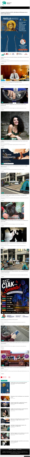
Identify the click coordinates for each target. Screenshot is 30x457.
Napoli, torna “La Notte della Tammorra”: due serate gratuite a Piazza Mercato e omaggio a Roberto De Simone (20, 419)
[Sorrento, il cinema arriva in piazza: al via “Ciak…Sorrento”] (15, 298)
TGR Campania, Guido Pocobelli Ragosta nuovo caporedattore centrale (11, 82)
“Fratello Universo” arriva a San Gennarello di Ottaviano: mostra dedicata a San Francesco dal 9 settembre (19, 383)
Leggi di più (2, 63)
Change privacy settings (27, 456)
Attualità (3, 218)
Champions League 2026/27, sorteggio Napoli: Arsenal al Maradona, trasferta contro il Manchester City (19, 403)
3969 (9, 377)
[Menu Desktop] (1, 8)
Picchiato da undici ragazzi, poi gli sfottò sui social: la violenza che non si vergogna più (13, 242)
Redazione (10, 449)
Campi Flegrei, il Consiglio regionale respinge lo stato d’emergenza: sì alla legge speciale (14, 195)
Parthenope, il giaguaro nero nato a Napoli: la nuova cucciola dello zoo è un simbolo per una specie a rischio (20, 433)
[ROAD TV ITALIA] (7, 3)
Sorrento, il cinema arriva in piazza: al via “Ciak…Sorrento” (9, 319)
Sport (2, 102)
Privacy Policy (19, 449)
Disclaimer (14, 449)
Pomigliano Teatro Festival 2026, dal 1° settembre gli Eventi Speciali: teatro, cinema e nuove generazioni (19, 409)
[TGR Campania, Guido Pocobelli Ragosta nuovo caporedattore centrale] (15, 73)
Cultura (2, 138)
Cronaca (3, 240)
